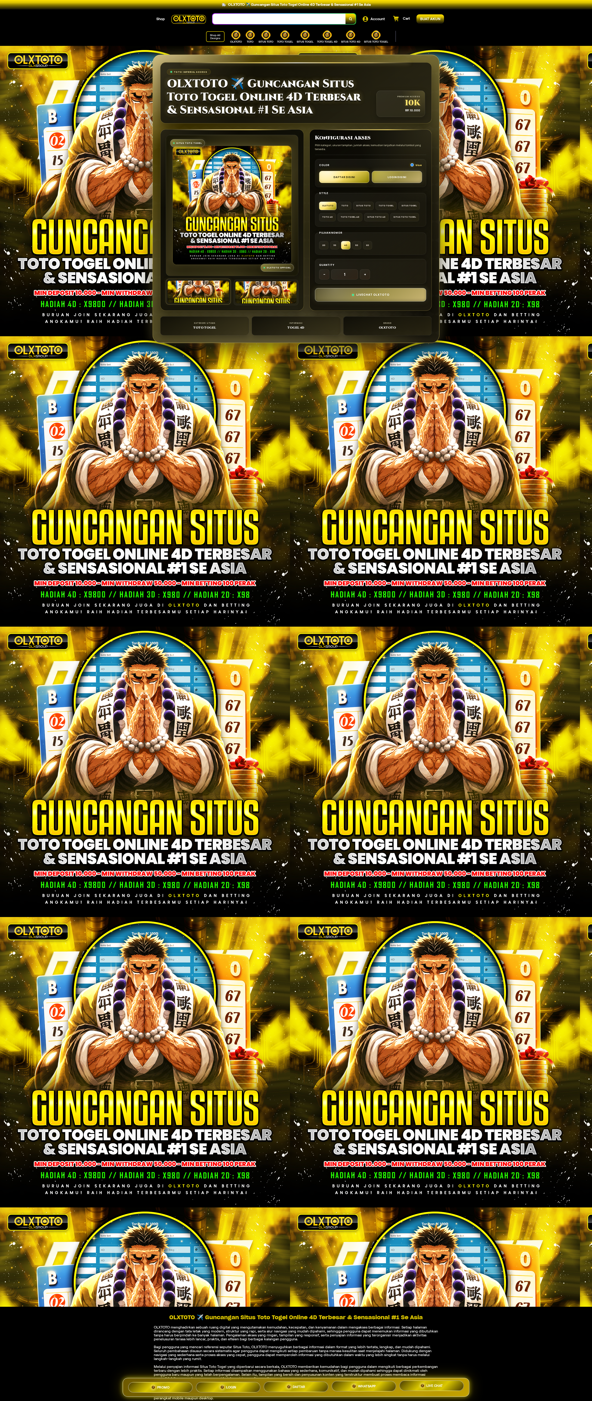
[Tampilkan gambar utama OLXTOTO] (198, 292)
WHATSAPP (367, 1386)
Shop (160, 19)
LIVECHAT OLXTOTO (372, 295)
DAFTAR (299, 1385)
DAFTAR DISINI (344, 177)
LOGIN (231, 1385)
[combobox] (279, 19)
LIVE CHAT (434, 1386)
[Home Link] (188, 19)
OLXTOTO (162, 1327)
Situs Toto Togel (213, 1367)
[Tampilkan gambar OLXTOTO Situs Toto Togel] (266, 292)
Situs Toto (241, 1347)
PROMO (163, 1386)
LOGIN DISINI (397, 177)
